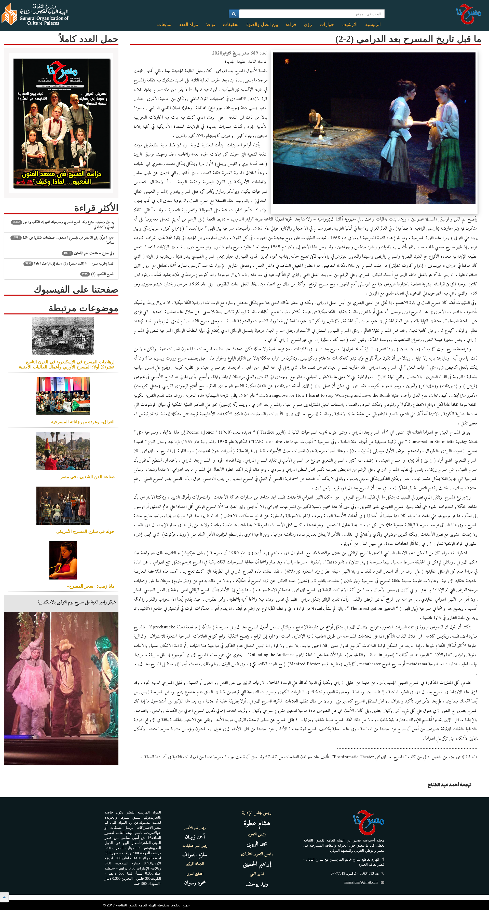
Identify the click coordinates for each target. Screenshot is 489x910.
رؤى (308, 24)
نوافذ (210, 24)
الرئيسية (373, 24)
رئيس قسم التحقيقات (195, 846)
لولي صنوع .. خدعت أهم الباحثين (89, 253)
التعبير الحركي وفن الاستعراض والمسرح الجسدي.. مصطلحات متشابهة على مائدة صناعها (63, 240)
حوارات (327, 24)
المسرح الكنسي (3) (98, 274)
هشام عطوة (257, 823)
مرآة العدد (188, 24)
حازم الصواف (194, 855)
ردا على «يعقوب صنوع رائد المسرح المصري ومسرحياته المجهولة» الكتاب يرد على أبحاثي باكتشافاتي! (63, 224)
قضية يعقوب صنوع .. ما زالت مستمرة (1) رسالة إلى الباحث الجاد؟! (69, 263)
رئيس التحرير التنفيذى (257, 854)
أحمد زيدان (195, 837)
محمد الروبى (257, 844)
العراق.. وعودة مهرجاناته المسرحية (83, 421)
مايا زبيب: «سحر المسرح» (91, 586)
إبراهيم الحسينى (257, 864)
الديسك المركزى (195, 863)
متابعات (164, 24)
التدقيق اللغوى (194, 874)
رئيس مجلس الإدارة (256, 813)
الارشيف (350, 24)
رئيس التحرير (257, 834)
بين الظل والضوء (262, 24)
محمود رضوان (195, 883)
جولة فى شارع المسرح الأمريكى (85, 531)
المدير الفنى (257, 874)
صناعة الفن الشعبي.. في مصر (88, 476)
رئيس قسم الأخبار (195, 828)
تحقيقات (231, 24)
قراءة (291, 24)
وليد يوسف (257, 884)
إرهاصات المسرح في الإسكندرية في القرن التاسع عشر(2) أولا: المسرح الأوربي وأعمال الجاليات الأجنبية (67, 364)
